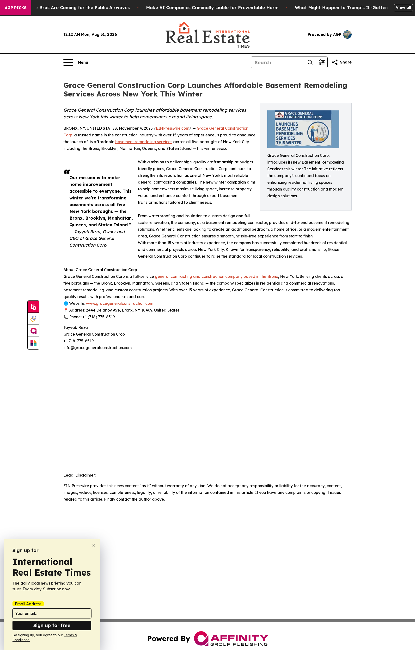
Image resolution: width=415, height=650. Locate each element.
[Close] (94, 545)
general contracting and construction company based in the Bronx (216, 276)
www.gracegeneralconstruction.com (119, 303)
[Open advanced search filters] (321, 62)
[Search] (310, 62)
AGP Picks (15, 7)
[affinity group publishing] (33, 331)
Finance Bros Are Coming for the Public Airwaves (75, 7)
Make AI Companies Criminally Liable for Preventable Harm (212, 7)
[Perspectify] (33, 319)
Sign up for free (51, 625)
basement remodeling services (143, 141)
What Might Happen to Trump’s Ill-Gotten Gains (348, 7)
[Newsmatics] (33, 343)
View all (403, 7)
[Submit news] (33, 307)
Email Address (28, 603)
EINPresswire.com (172, 128)
